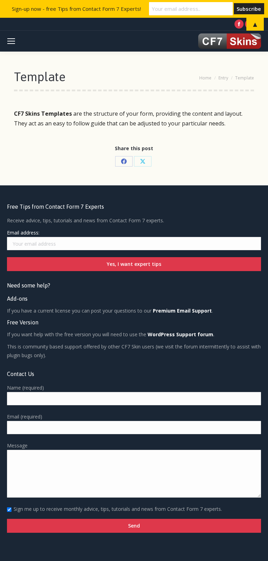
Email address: (23, 232)
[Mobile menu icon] (11, 41)
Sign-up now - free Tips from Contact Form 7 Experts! (76, 8)
